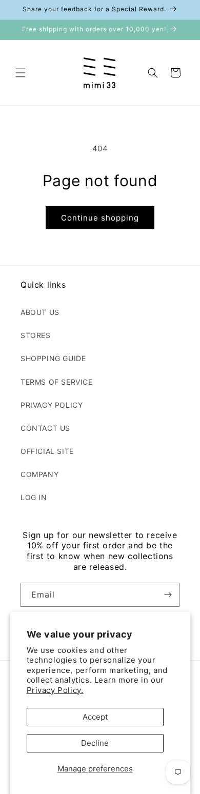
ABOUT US (40, 312)
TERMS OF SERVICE (57, 382)
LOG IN (34, 497)
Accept (95, 717)
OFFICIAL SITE (47, 451)
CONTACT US (45, 428)
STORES (36, 335)
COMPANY (39, 474)
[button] (20, 73)
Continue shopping (100, 218)
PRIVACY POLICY (52, 405)
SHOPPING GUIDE (53, 358)
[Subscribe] (167, 595)
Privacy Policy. (55, 690)
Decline (95, 743)
